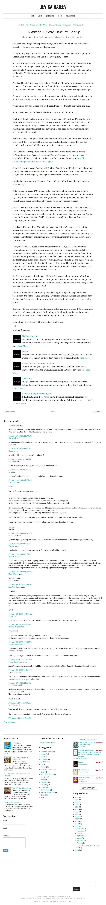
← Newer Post (9, 412)
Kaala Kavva (13, 574)
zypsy (10, 616)
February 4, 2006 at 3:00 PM (19, 718)
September (80, 836)
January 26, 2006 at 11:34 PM (20, 670)
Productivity (45, 790)
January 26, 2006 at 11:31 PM (20, 660)
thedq (10, 451)
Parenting (44, 785)
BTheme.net (81, 898)
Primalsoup (13, 685)
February (80, 840)
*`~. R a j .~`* (12, 536)
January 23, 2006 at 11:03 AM (20, 614)
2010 (77, 816)
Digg (80, 37)
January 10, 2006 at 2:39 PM (20, 436)
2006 (77, 826)
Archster (12, 705)
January (80, 843)
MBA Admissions (47, 774)
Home (32, 16)
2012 (76, 812)
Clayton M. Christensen (81, 758)
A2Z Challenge (46, 751)
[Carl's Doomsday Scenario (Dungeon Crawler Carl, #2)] (75, 779)
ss (9, 472)
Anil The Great (14, 587)
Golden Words (14, 627)
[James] (75, 764)
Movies (43, 777)
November (80, 831)
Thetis (11, 546)
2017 (76, 800)
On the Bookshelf (88, 740)
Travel (43, 795)
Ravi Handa (13, 462)
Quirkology (16, 743)
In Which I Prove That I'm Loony (53, 32)
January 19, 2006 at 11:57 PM (20, 572)
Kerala (43, 767)
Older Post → (97, 412)
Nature (43, 780)
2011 (76, 814)
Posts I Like (66, 25)
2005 (77, 848)
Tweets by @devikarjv (47, 742)
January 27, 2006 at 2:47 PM (19, 683)
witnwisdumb (14, 425)
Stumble (71, 37)
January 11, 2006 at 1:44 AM (19, 459)
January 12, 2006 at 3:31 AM (19, 470)
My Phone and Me (30, 336)
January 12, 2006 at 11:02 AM (20, 480)
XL (42, 797)
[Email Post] (14, 326)
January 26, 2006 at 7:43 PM (20, 642)
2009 (77, 819)
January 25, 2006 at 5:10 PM (19, 625)
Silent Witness (83, 770)
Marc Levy (82, 746)
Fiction (60, 16)
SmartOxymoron (15, 645)
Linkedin (63, 901)
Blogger (67, 896)
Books (43, 754)
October (80, 833)
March (79, 838)
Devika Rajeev (53, 6)
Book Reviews (50, 16)
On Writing (27, 378)
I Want (25, 351)
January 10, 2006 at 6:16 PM (19, 449)
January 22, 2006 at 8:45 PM (20, 585)
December (80, 828)
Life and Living (55, 25)
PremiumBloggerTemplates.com (66, 898)
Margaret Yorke (83, 772)
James (80, 762)
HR (42, 764)
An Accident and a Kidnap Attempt (38, 363)
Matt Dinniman (83, 781)
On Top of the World (11, 802)
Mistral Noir (13, 557)
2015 (76, 804)
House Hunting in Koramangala (36, 394)
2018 (76, 797)
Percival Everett (83, 764)
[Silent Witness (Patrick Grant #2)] (75, 772)
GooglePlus (54, 901)
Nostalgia (44, 782)
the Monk (12, 438)
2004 (77, 850)
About (40, 16)
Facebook (39, 37)
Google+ (60, 37)
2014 (76, 807)
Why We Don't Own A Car (21, 788)
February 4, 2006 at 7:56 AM (19, 703)
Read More (23, 346)
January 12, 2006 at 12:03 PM (20, 533)
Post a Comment (10, 722)
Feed (70, 901)
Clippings (44, 759)
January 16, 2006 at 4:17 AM (19, 554)
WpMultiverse (32, 898)
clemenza (12, 482)
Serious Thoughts (47, 792)
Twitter (50, 37)
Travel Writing (70, 16)
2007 (77, 824)
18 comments (78, 25)
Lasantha (52, 898)
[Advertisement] (89, 866)
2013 (76, 809)
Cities (43, 756)
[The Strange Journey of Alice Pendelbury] (75, 744)
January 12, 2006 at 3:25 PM (19, 544)
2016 (76, 802)
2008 (77, 821)
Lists (43, 772)
